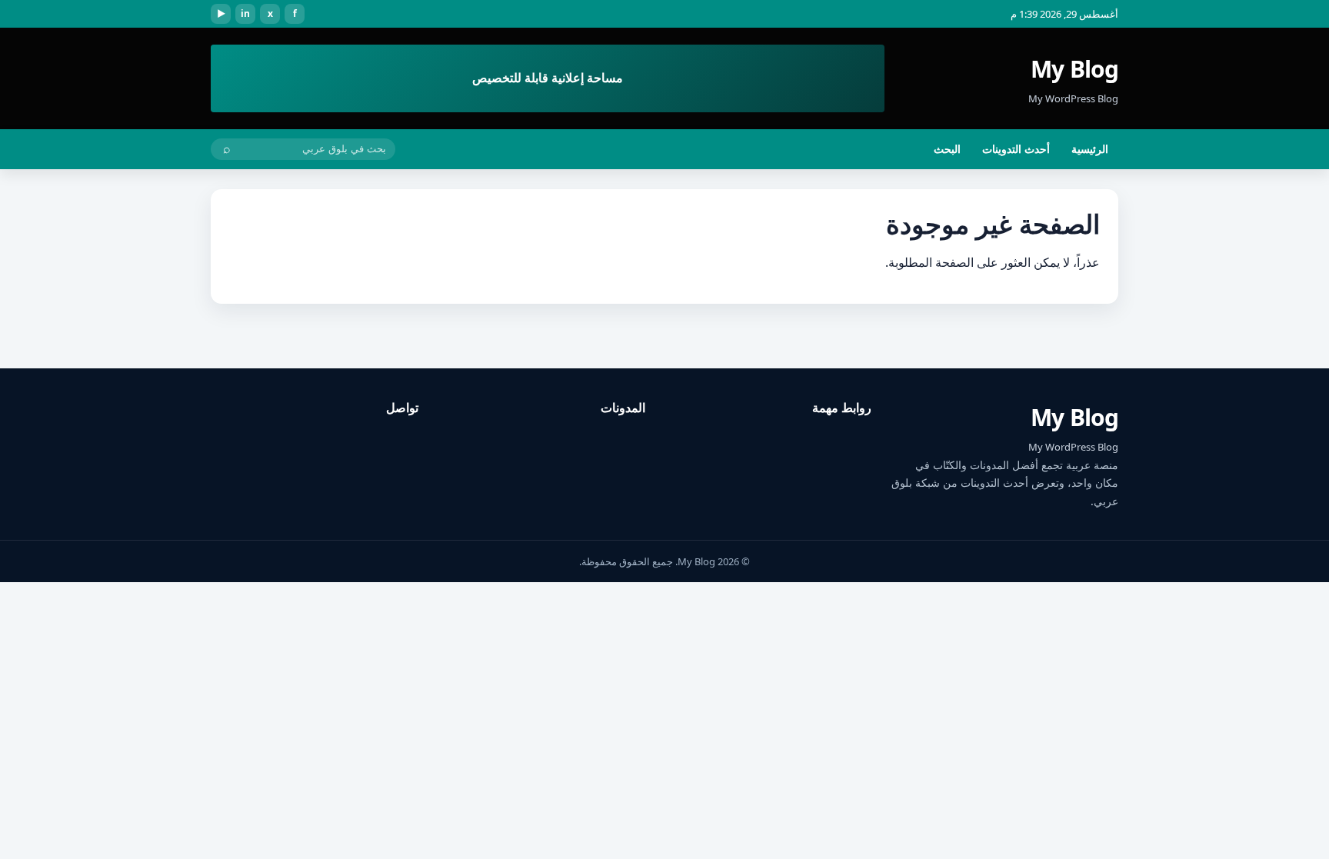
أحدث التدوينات (1016, 149)
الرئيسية (1089, 149)
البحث (947, 149)
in (245, 13)
